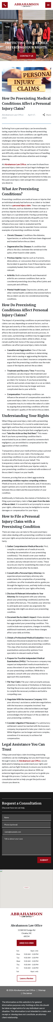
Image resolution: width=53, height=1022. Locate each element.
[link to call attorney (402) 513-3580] (5, 5)
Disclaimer (27, 993)
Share (48, 114)
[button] (26, 888)
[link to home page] (26, 5)
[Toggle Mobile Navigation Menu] (48, 5)
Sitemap (42, 990)
